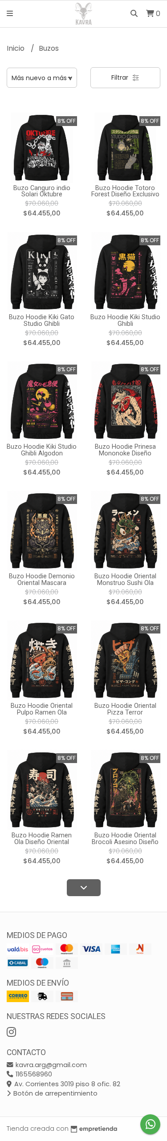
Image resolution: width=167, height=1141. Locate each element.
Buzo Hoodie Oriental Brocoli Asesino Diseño (125, 838)
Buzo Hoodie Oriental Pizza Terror (125, 709)
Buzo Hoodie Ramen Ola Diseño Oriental (42, 838)
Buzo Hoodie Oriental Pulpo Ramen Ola (42, 709)
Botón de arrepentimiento (55, 1093)
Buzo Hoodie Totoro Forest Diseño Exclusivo (125, 191)
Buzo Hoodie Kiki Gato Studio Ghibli (41, 320)
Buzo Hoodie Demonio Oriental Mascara (42, 579)
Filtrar (120, 77)
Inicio (16, 48)
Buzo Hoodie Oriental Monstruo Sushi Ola (125, 579)
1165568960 (33, 1074)
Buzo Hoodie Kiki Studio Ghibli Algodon (42, 450)
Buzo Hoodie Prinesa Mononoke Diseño (125, 450)
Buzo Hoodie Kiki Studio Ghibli (125, 320)
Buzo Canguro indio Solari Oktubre (41, 191)
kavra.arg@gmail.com (50, 1064)
